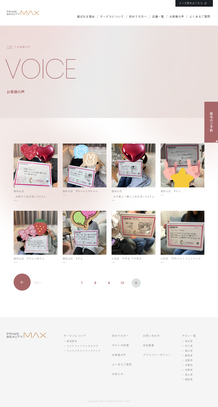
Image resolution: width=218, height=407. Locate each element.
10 (122, 283)
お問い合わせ (151, 335)
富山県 (189, 350)
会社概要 (148, 345)
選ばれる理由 (86, 16)
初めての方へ (138, 16)
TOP (9, 47)
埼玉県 (189, 341)
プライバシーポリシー (157, 355)
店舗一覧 (158, 16)
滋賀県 (189, 360)
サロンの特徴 (120, 345)
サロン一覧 (189, 335)
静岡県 (189, 355)
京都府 (189, 365)
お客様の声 (176, 16)
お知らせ (117, 374)
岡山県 (189, 374)
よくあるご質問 (199, 16)
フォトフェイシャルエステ (82, 346)
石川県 (189, 346)
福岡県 (189, 379)
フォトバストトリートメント (84, 350)
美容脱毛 (72, 341)
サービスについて (112, 16)
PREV (37, 283)
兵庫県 (189, 370)
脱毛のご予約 (211, 122)
